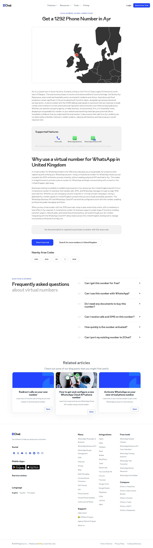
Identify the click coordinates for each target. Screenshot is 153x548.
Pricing (86, 5)
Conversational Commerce (83, 480)
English (15, 493)
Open (48, 409)
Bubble (101, 455)
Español (22, 493)
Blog (79, 470)
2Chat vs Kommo (126, 498)
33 (56, 259)
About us (81, 525)
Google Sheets (104, 488)
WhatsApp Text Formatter (126, 462)
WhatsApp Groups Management (85, 452)
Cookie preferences (134, 544)
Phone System (83, 493)
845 (36, 259)
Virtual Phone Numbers (86, 498)
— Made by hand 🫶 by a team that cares (41, 544)
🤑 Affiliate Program (85, 517)
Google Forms (104, 484)
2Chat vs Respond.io (127, 510)
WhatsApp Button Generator (127, 469)
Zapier (101, 439)
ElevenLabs (103, 467)
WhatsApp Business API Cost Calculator (129, 447)
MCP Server (82, 485)
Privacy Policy (119, 544)
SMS (80, 457)
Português (31, 493)
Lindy (101, 496)
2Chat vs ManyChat (127, 486)
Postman (102, 480)
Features (81, 461)
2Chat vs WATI (125, 506)
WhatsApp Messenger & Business (87, 440)
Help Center (82, 513)
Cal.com (102, 476)
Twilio (101, 463)
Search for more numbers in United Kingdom (78, 242)
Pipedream (103, 492)
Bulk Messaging (83, 474)
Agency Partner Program (87, 521)
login (128, 5)
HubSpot (102, 447)
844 (46, 259)
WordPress (103, 459)
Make (101, 443)
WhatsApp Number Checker (127, 440)
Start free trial (141, 5)
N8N (101, 504)
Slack (101, 451)
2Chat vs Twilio (125, 502)
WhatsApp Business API (87, 446)
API (79, 489)
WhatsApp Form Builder (129, 475)
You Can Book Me (105, 471)
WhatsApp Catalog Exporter (127, 455)
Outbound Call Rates (85, 502)
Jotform (102, 500)
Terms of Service (106, 544)
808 (74, 259)
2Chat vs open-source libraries (128, 492)
